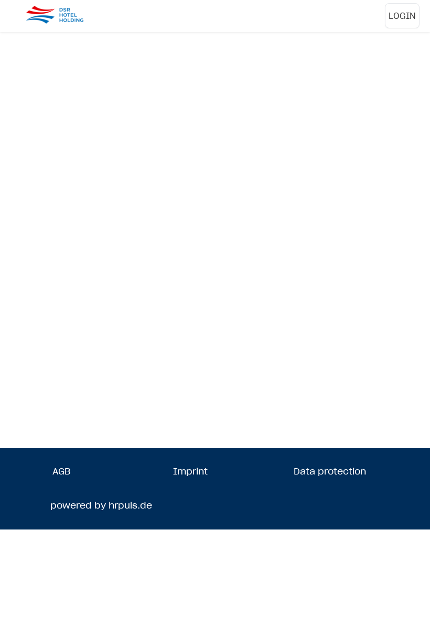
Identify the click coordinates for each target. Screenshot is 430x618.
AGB (61, 471)
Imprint (190, 471)
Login (402, 15)
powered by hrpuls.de (101, 505)
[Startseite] (68, 15)
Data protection (330, 471)
